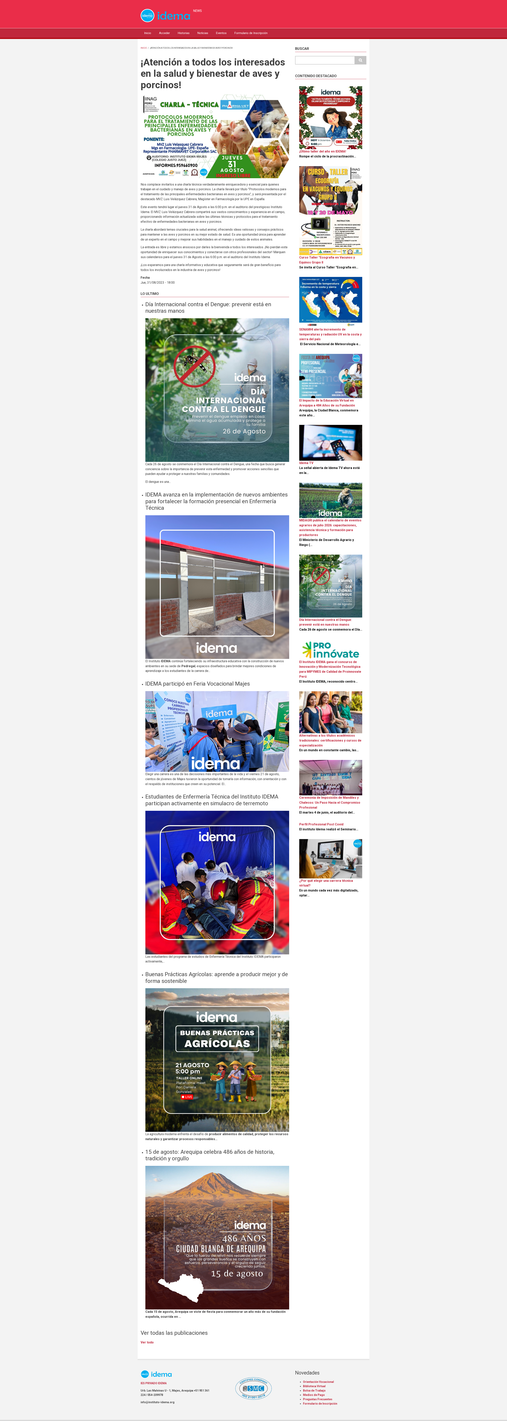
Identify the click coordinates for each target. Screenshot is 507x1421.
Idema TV (306, 463)
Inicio (147, 33)
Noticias (202, 33)
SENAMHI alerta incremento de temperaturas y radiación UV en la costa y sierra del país (330, 334)
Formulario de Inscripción (251, 33)
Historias (184, 33)
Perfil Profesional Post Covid (321, 824)
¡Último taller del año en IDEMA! (322, 151)
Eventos (221, 33)
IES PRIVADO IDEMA (154, 1383)
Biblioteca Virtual (314, 1386)
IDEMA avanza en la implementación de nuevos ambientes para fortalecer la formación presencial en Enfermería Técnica (216, 501)
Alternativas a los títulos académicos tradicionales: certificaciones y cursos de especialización (330, 740)
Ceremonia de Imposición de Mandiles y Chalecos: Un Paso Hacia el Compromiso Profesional (329, 802)
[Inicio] (165, 15)
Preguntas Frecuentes (317, 1399)
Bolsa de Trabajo (314, 1390)
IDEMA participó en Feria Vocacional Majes (197, 683)
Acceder (164, 33)
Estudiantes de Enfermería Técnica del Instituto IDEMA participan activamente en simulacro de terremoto (211, 800)
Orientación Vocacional (318, 1381)
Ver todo (147, 1342)
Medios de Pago (314, 1394)
